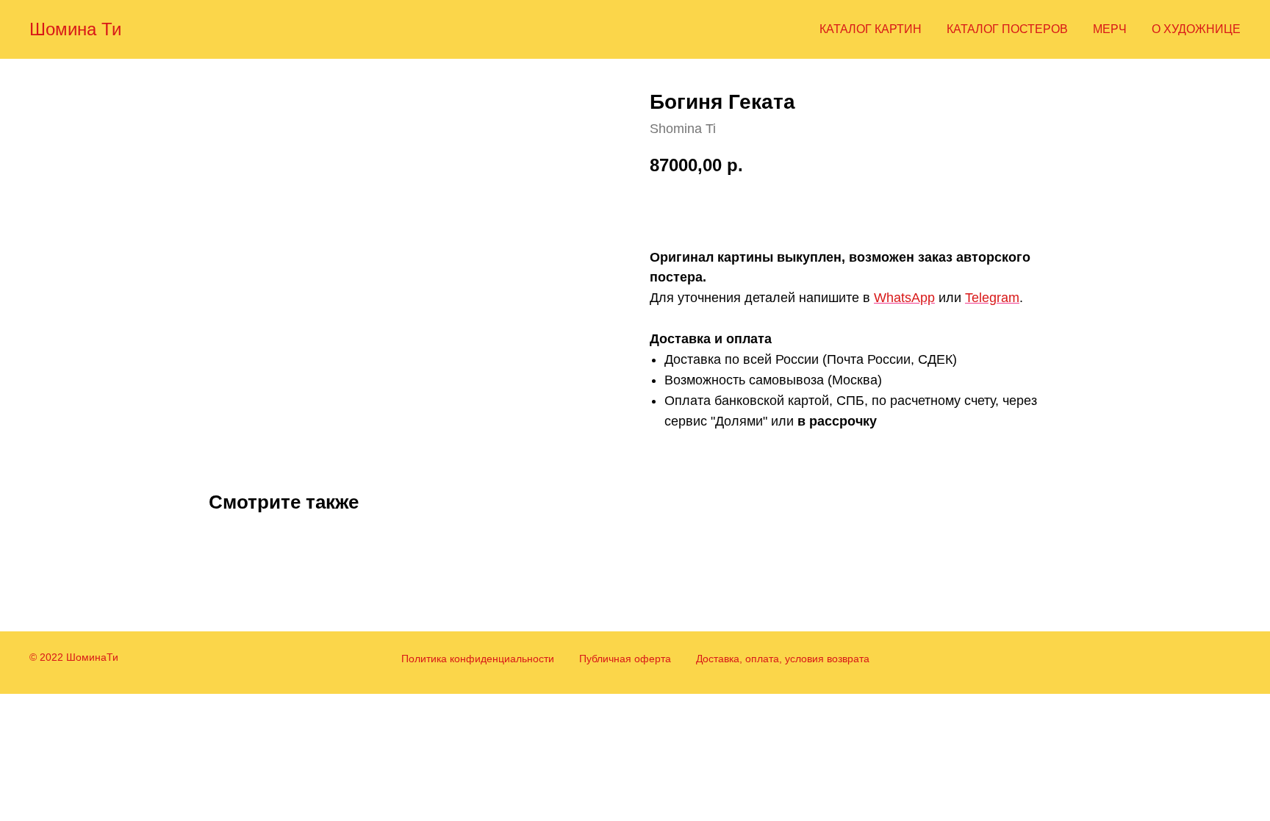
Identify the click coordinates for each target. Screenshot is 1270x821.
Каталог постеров (1007, 29)
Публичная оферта (625, 658)
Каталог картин (870, 29)
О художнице (1196, 29)
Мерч (1110, 29)
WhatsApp (904, 297)
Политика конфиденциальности (477, 658)
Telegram (992, 297)
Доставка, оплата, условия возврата (782, 658)
